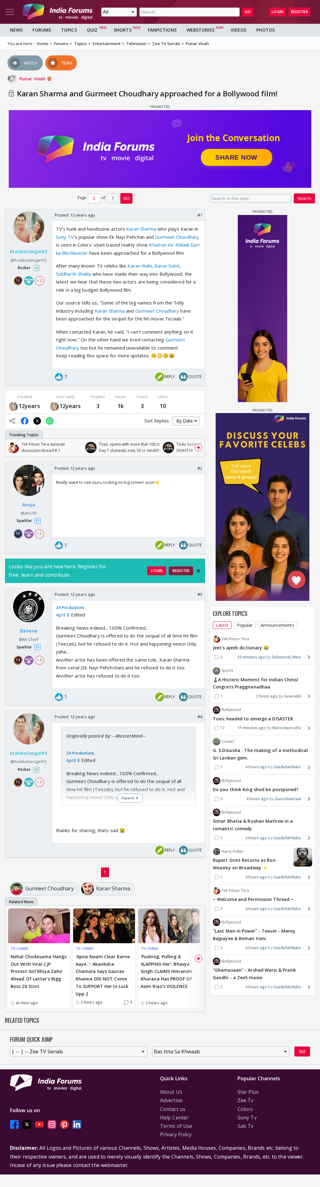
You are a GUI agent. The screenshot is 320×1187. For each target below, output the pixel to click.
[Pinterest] (64, 1124)
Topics (69, 30)
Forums (41, 30)
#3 (200, 594)
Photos (265, 30)
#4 (200, 716)
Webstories (200, 30)
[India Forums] (57, 12)
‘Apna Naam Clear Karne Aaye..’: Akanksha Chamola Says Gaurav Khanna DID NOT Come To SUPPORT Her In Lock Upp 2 (103, 975)
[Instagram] (52, 1124)
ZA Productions (70, 607)
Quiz (92, 30)
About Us (171, 1091)
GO (248, 11)
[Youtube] (39, 1124)
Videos (239, 30)
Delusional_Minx (286, 657)
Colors (245, 1109)
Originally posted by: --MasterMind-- (106, 736)
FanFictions (162, 30)
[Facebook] (14, 1124)
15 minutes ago (252, 727)
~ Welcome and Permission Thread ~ (253, 899)
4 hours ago (256, 767)
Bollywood (231, 709)
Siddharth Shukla (73, 274)
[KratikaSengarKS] (13, 406)
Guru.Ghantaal (288, 798)
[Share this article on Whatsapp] (49, 421)
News (16, 30)
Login (277, 11)
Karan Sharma (141, 229)
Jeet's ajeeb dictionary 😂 (241, 648)
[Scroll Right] (198, 447)
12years (29, 406)
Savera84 (292, 696)
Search (304, 198)
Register (299, 11)
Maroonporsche (286, 727)
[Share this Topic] (12, 421)
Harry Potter (233, 851)
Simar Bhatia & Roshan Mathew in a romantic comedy (253, 824)
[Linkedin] (76, 1124)
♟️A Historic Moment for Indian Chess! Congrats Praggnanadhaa (255, 683)
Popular (245, 625)
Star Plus (248, 1091)
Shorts (123, 30)
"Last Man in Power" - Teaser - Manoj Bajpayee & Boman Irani (254, 934)
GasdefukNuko (287, 767)
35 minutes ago (251, 657)
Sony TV (65, 237)
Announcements (277, 625)
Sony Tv (247, 1117)
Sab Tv (246, 1126)
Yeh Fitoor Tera (235, 639)
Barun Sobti (166, 266)
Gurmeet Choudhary (177, 237)
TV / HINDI (19, 948)
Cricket (228, 741)
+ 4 (39, 660)
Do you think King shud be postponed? (256, 789)
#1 (200, 215)
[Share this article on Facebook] (24, 421)
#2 (200, 468)
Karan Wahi (140, 266)
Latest (222, 625)
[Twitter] (26, 1124)
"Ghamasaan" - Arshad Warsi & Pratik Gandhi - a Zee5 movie (254, 973)
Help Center (174, 1117)
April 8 (63, 614)
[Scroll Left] (11, 447)
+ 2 (39, 281)
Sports (227, 670)
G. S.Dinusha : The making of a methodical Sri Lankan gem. (260, 754)
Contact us (172, 1109)
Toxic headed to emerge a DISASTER (253, 719)
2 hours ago (267, 696)
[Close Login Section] (198, 571)
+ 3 (39, 533)
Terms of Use (176, 1126)
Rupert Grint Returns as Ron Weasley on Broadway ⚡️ (244, 864)
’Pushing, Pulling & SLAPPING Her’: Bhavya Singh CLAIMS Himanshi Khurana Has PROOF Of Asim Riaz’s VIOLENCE (166, 971)
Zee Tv (246, 1100)
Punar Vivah (33, 79)
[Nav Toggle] (10, 12)
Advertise (171, 1100)
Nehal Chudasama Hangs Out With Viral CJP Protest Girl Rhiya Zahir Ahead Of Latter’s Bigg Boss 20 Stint (39, 971)
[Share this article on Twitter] (37, 421)
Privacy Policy (176, 1134)
